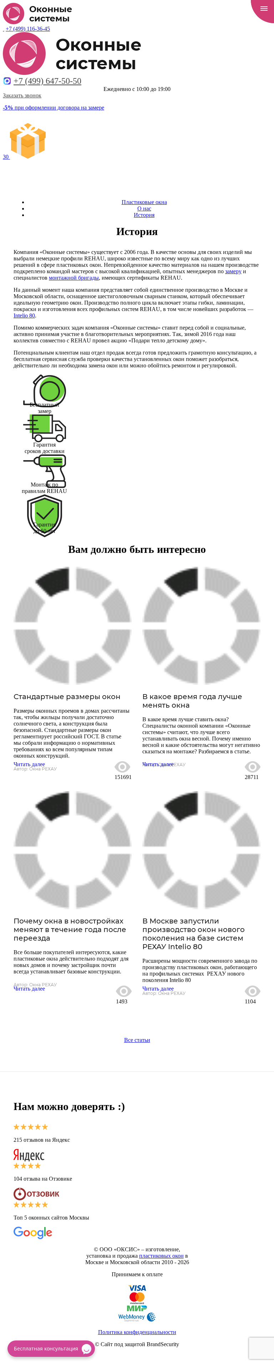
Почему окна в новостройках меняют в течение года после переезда (70, 929)
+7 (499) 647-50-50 (47, 81)
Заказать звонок (22, 95)
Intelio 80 (24, 315)
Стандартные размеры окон (67, 696)
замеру (233, 271)
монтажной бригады (74, 278)
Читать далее (29, 764)
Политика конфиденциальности (137, 1332)
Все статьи (137, 1040)
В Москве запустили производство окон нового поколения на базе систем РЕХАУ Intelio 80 (193, 934)
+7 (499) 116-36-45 (28, 29)
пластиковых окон (161, 1256)
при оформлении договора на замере (53, 108)
